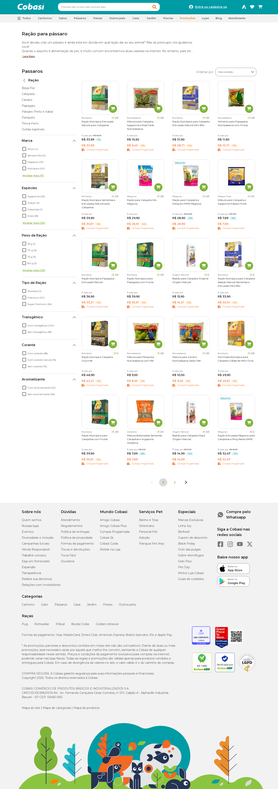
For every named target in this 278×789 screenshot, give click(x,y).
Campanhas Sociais (35, 543)
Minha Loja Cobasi (191, 573)
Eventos (28, 532)
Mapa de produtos (86, 708)
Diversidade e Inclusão (38, 537)
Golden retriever (107, 624)
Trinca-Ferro (30, 123)
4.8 (162, 118)
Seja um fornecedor (36, 561)
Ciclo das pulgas (189, 549)
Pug (25, 624)
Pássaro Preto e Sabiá (37, 111)
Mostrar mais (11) (33, 175)
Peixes (107, 604)
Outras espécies (33, 129)
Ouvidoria (67, 561)
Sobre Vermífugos (191, 555)
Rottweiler (41, 624)
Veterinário (146, 526)
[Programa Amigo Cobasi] (244, 6)
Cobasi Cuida (109, 543)
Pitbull (60, 624)
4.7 (252, 196)
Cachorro (28, 604)
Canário (27, 100)
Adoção (144, 537)
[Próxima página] (186, 482)
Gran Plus (185, 561)
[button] (154, 7)
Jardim (91, 604)
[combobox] (109, 7)
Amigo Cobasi (110, 520)
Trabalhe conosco (34, 555)
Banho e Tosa (148, 520)
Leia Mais (29, 56)
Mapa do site (31, 708)
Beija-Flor (28, 88)
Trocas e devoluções (75, 549)
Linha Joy (185, 526)
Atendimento (237, 18)
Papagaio (28, 106)
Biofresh (184, 532)
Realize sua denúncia (37, 579)
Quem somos (31, 520)
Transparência (31, 573)
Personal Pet (148, 532)
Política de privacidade (77, 537)
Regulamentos (71, 526)
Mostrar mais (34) (34, 222)
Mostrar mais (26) (34, 270)
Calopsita (28, 94)
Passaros (32, 71)
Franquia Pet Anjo (151, 543)
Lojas (205, 18)
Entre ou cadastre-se (211, 7)
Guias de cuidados (191, 579)
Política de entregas (75, 532)
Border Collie (80, 624)
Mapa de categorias (57, 708)
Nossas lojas (30, 526)
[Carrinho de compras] (260, 6)
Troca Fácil (68, 555)
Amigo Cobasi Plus (113, 526)
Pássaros (61, 604)
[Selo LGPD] (247, 672)
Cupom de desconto (192, 537)
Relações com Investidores (41, 585)
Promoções (187, 18)
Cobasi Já (106, 537)
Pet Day (184, 567)
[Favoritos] (252, 6)
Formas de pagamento (77, 543)
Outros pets (127, 604)
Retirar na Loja (110, 549)
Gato (44, 604)
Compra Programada (115, 532)
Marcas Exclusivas (190, 520)
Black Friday (186, 543)
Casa (77, 604)
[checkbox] (24, 149)
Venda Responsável (36, 549)
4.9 (116, 118)
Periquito (28, 117)
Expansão (28, 567)
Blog (219, 18)
